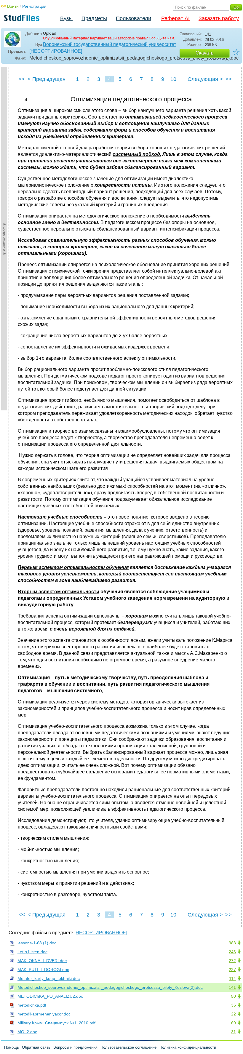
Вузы (66, 18)
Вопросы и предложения (75, 1047)
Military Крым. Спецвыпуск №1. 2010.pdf (56, 1023)
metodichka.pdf (31, 1005)
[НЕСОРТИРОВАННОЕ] (55, 51)
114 (232, 978)
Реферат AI (175, 18)
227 (232, 969)
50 (233, 996)
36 (233, 1005)
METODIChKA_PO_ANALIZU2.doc (50, 996)
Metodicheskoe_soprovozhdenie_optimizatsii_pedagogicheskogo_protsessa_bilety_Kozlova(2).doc (110, 987)
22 (233, 1014)
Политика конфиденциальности (187, 1047)
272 (232, 960)
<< (22, 79)
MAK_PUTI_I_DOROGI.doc (43, 969)
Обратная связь (36, 1047)
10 (173, 79)
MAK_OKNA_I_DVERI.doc (42, 960)
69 (233, 1023)
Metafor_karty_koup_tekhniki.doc (48, 978)
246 (232, 951)
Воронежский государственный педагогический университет (109, 44)
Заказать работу (219, 18)
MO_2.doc (27, 1031)
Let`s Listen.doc (32, 951)
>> (228, 79)
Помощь (11, 1047)
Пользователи (133, 18)
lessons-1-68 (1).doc (36, 943)
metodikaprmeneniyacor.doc (44, 1014)
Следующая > (205, 79)
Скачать (204, 52)
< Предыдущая (46, 79)
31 (233, 1031)
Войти (13, 6)
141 (232, 987)
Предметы (94, 18)
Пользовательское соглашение (128, 1047)
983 (232, 943)
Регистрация (34, 6)
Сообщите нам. (162, 38)
